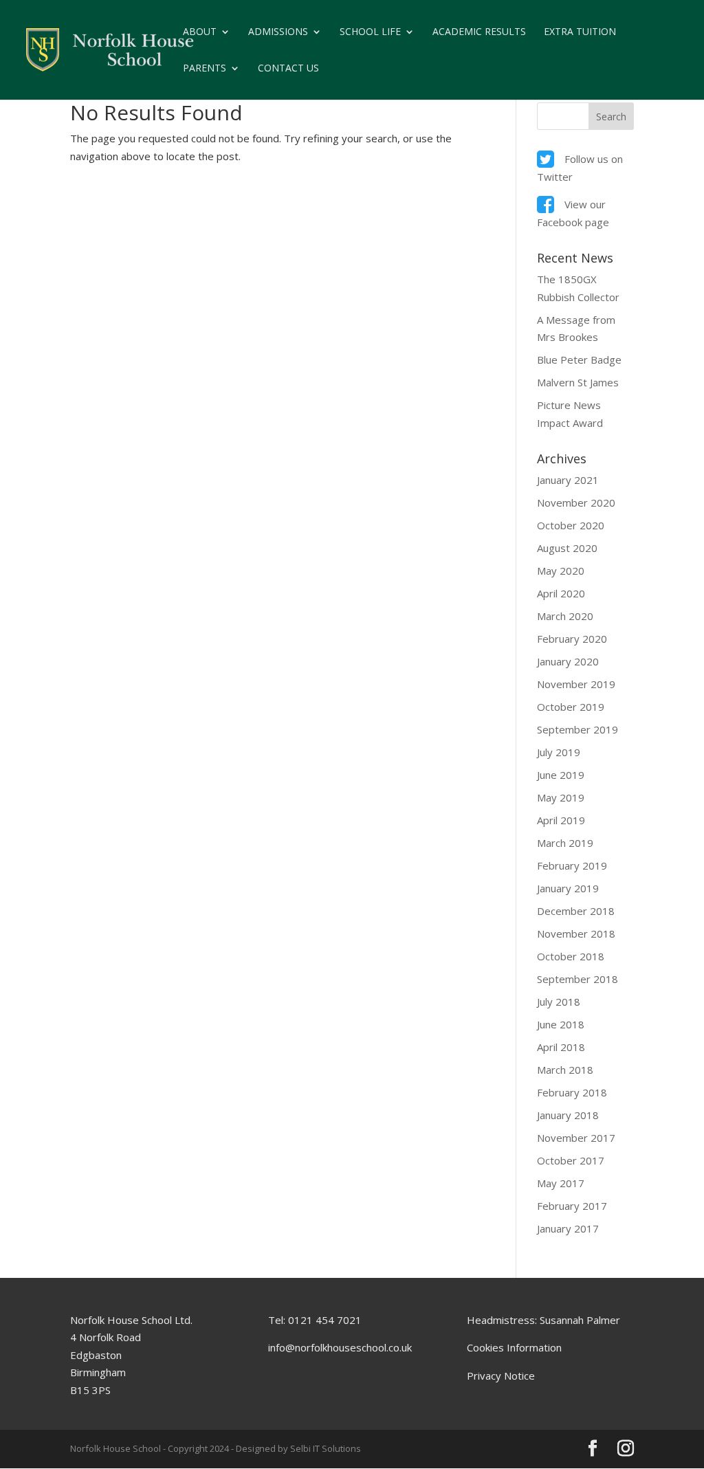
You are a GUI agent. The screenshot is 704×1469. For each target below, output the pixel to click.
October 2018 (570, 956)
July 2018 (558, 1001)
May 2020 (560, 570)
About (200, 32)
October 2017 (570, 1160)
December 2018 (576, 911)
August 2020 (567, 548)
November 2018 (576, 933)
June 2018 (560, 1024)
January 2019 (568, 888)
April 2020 (561, 593)
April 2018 (561, 1047)
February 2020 (572, 638)
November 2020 (576, 502)
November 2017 (576, 1138)
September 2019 (577, 729)
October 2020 (570, 525)
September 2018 (577, 979)
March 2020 (565, 616)
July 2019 (558, 752)
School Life (370, 32)
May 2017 (560, 1183)
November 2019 (576, 684)
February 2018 (572, 1092)
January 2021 (568, 480)
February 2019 (572, 865)
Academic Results (479, 32)
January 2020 (568, 661)
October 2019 (570, 707)
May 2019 (560, 797)
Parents (204, 68)
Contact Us (288, 68)
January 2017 (568, 1228)
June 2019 (560, 775)
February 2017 (572, 1206)
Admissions (278, 32)
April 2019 (561, 820)
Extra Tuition (580, 32)
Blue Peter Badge (579, 359)
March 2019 (565, 843)
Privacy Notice (501, 1375)
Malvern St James (578, 382)
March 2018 (565, 1069)
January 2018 (568, 1115)
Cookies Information (514, 1347)
